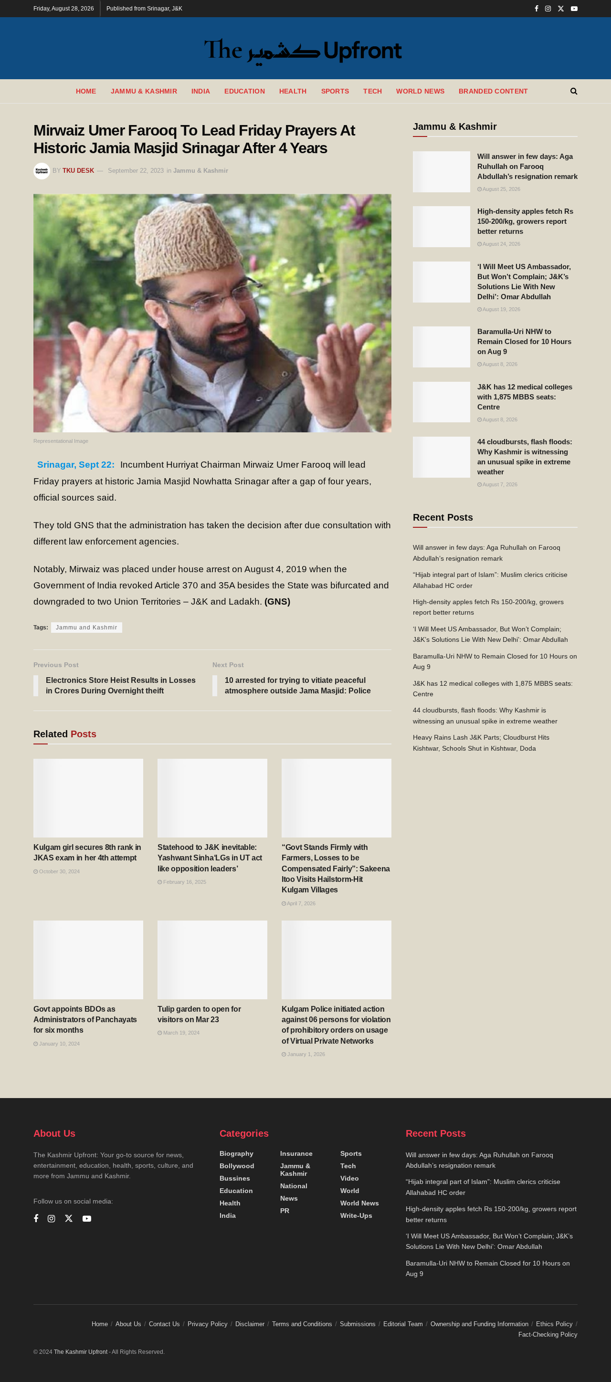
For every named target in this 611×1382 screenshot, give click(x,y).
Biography (236, 1153)
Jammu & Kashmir (144, 91)
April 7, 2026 (301, 903)
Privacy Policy (208, 1324)
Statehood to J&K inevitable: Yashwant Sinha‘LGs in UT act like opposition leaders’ (210, 858)
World (349, 1190)
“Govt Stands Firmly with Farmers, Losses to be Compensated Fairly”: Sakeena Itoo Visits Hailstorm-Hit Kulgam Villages (336, 868)
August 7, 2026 (499, 484)
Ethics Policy (554, 1324)
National (293, 1186)
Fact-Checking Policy (548, 1334)
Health (293, 91)
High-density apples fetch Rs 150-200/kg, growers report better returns (525, 221)
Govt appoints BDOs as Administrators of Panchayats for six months (85, 1020)
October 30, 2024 (59, 871)
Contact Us (164, 1324)
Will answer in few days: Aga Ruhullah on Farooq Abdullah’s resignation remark (527, 166)
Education (244, 91)
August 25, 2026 (501, 189)
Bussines (235, 1178)
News (289, 1198)
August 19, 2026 (501, 309)
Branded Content (493, 91)
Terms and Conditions (302, 1324)
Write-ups (356, 1215)
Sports (335, 91)
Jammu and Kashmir (86, 627)
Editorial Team (403, 1324)
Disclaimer (249, 1324)
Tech (372, 91)
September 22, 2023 (136, 170)
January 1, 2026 (305, 1054)
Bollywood (237, 1166)
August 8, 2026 (499, 364)
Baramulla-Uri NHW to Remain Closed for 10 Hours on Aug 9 (524, 341)
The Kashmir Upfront (80, 1352)
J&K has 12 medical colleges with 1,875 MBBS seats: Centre (524, 397)
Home (86, 91)
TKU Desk (78, 170)
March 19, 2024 (181, 1033)
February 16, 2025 (184, 882)
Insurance (296, 1153)
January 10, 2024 (59, 1044)
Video (349, 1178)
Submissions (358, 1324)
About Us (128, 1324)
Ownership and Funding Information (479, 1324)
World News (420, 91)
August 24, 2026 (501, 244)
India (200, 91)
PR (284, 1210)
